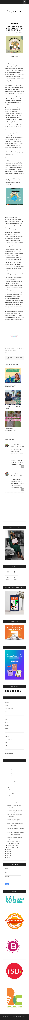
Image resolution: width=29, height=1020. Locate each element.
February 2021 (11, 783)
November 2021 (12, 845)
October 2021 (11, 799)
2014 (7, 765)
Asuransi (7, 702)
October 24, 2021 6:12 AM (17, 446)
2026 (7, 857)
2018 (7, 773)
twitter (7, 579)
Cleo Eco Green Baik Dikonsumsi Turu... (10, 385)
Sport (6, 722)
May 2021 (10, 789)
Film (6, 711)
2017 (7, 771)
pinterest (14, 579)
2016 (7, 769)
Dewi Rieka (14, 473)
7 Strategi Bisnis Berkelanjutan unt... (10, 429)
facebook (14, 574)
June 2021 (10, 791)
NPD (6, 719)
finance (7, 736)
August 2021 (11, 795)
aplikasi (7, 725)
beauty (6, 728)
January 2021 (11, 781)
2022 (7, 849)
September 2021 (12, 797)
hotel (6, 745)
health (6, 742)
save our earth (8, 350)
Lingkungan (14, 23)
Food (6, 714)
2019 (7, 775)
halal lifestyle (8, 739)
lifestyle (7, 751)
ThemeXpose (13, 1016)
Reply (23, 466)
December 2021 (11, 847)
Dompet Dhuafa (9, 708)
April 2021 (10, 787)
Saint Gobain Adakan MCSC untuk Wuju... (12, 407)
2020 (7, 777)
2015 (7, 767)
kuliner (7, 748)
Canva (6, 705)
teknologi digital (9, 753)
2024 (7, 853)
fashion (7, 734)
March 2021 (10, 785)
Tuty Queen (11, 32)
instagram (8, 574)
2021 (7, 779)
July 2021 (10, 793)
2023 (7, 851)
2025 (7, 855)
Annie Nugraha (16, 444)
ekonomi (7, 731)
